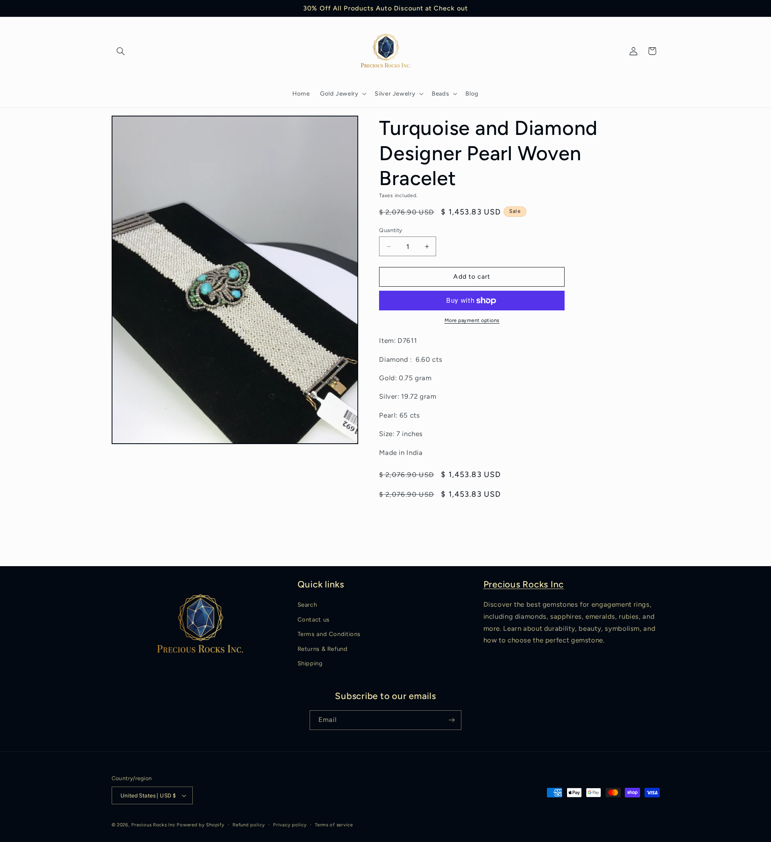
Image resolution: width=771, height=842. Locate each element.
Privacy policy (289, 825)
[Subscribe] (452, 720)
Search (307, 604)
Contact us (314, 619)
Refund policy (249, 825)
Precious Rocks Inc (523, 584)
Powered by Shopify (200, 825)
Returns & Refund (323, 648)
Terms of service (334, 825)
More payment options (472, 320)
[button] (121, 51)
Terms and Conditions (329, 634)
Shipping (310, 663)
